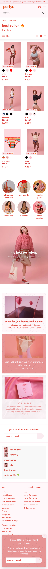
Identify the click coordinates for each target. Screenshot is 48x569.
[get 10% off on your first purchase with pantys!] (24, 347)
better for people (30, 498)
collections (12, 20)
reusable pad (7, 495)
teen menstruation (9, 501)
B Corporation (29, 508)
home (4, 20)
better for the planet (32, 501)
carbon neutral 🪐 (31, 504)
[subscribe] (40, 436)
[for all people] (24, 388)
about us (27, 492)
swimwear (6, 508)
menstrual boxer (8, 504)
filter (7, 36)
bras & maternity (8, 498)
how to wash (7, 531)
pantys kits (6, 514)
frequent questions (9, 525)
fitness (4, 511)
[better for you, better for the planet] (24, 307)
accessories (6, 517)
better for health (30, 495)
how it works (7, 528)
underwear (6, 492)
